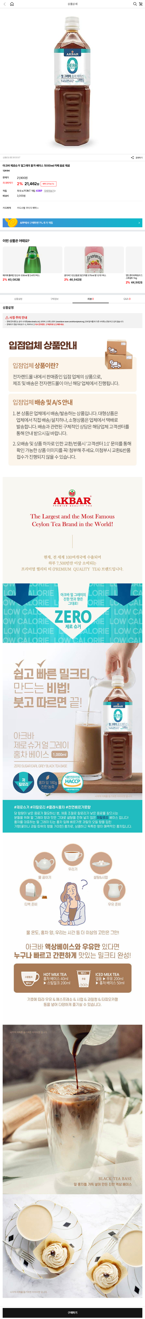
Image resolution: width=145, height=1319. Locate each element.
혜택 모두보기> (48, 184)
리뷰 (91, 299)
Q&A (126, 299)
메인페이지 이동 (12, 3)
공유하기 (139, 157)
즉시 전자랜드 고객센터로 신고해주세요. (49, 324)
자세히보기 (49, 190)
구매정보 (54, 299)
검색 (135, 4)
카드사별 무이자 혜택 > (28, 207)
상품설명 (18, 299)
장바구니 (140, 4)
